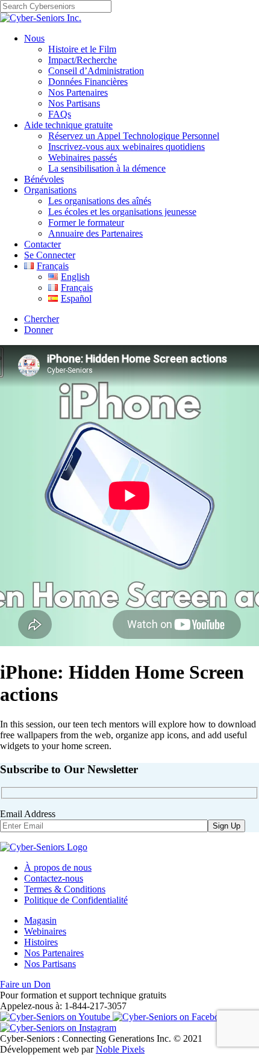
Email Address (27, 814)
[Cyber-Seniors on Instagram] (58, 1027)
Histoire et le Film (82, 49)
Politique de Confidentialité (76, 900)
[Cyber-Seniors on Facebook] (171, 1017)
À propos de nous (58, 867)
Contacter (42, 244)
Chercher (41, 319)
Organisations (50, 190)
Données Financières (88, 81)
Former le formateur (86, 222)
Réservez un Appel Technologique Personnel (133, 136)
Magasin (40, 920)
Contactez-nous (53, 878)
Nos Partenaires (78, 92)
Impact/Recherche (82, 60)
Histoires (41, 942)
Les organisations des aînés (99, 201)
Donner (38, 330)
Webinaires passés (82, 157)
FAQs (59, 114)
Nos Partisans (74, 103)
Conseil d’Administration (96, 71)
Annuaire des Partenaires (95, 233)
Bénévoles (44, 179)
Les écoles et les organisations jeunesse (122, 212)
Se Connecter (49, 255)
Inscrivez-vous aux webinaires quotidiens (126, 147)
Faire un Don (25, 984)
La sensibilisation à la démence (107, 168)
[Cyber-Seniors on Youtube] (56, 1017)
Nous (34, 38)
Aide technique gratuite (68, 125)
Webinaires (45, 931)
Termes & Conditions (64, 889)
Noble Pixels (120, 1049)
